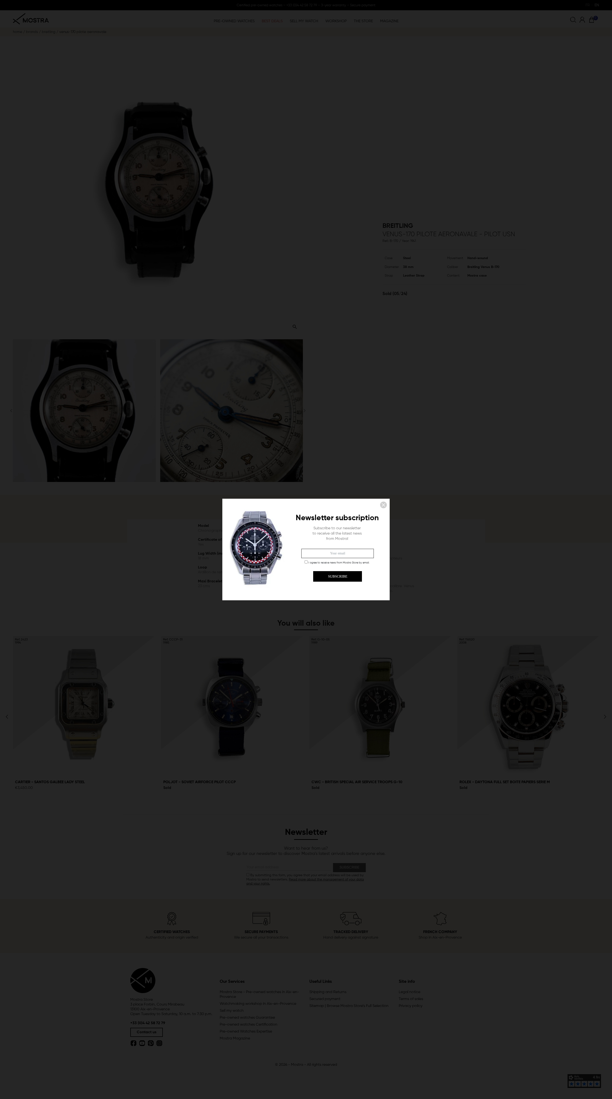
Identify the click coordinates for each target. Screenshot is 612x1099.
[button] (383, 505)
